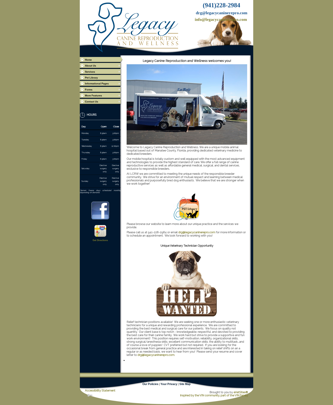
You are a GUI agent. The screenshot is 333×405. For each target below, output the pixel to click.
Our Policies (150, 384)
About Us (90, 65)
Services (90, 71)
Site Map (185, 384)
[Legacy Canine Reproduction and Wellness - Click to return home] (133, 27)
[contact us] (100, 230)
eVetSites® (241, 392)
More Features (93, 95)
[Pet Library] (187, 206)
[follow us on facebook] (100, 210)
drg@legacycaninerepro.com (196, 232)
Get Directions (100, 240)
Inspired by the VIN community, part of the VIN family (214, 395)
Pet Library (91, 77)
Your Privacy (168, 384)
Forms (88, 89)
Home (88, 59)
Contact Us (91, 101)
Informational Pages (97, 83)
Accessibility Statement (100, 390)
